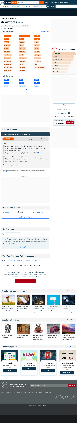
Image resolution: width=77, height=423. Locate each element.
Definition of (9, 165)
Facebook (57, 397)
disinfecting (5, 212)
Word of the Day (53, 2)
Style (3, 234)
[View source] (38, 153)
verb (20, 22)
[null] (69, 113)
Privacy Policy (40, 392)
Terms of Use (48, 392)
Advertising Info (21, 392)
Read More (5, 171)
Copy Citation (26, 247)
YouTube (67, 397)
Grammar (60, 2)
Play (9, 370)
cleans (19, 139)
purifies (8, 138)
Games (46, 2)
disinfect (26, 26)
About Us (8, 392)
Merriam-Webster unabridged (25, 281)
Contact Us (31, 392)
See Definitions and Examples (63, 116)
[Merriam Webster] (63, 106)
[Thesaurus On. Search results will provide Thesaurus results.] (11, 2)
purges (31, 139)
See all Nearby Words (25, 217)
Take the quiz (67, 372)
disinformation (38, 212)
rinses (42, 139)
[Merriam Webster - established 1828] (2, 2)
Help (2, 392)
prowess (62, 113)
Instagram (73, 397)
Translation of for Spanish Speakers (22, 260)
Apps (14, 392)
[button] (66, 2)
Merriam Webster (5, 385)
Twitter (62, 397)
